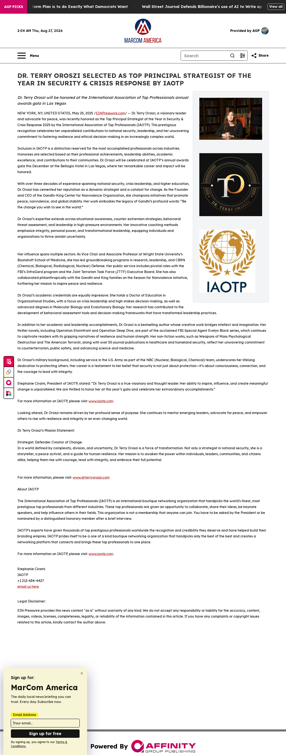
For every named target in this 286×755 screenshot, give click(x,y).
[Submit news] (9, 362)
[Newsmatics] (9, 393)
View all (275, 6)
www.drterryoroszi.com (91, 477)
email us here (28, 586)
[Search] (232, 55)
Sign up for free (45, 733)
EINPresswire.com (110, 113)
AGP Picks (13, 7)
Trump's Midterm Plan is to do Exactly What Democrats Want (68, 6)
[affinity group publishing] (9, 383)
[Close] (82, 673)
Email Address (24, 715)
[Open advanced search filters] (242, 55)
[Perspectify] (9, 372)
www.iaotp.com (101, 401)
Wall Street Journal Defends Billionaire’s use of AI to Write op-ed (205, 6)
